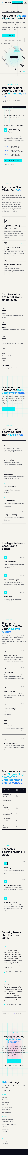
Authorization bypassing (8, 1121)
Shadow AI (4, 1126)
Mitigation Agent (6, 1109)
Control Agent (5, 1102)
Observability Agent (7, 1099)
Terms (9, 1153)
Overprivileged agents (7, 1119)
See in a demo (9, 164)
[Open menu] (25, 2)
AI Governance (5, 1134)
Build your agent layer (12, 40)
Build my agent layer (12, 160)
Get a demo (17, 2)
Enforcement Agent (7, 1107)
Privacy (4, 1153)
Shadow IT (4, 1131)
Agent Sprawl (5, 1129)
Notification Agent (6, 1112)
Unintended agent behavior (9, 1124)
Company (4, 1141)
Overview (4, 1097)
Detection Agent (6, 1104)
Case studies (5, 1143)
